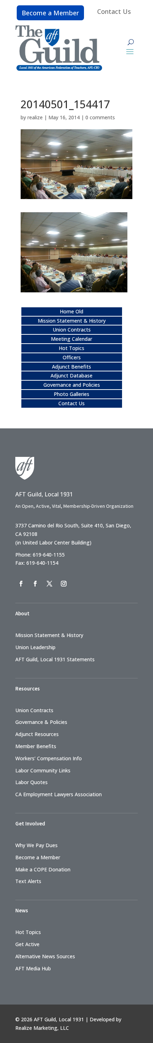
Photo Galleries (71, 394)
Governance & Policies (41, 722)
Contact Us (114, 11)
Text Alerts (28, 881)
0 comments (100, 117)
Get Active (27, 944)
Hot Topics (71, 348)
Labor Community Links (42, 770)
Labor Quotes (31, 782)
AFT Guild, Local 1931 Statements (55, 659)
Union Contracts (72, 329)
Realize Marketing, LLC (42, 1027)
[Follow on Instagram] (63, 583)
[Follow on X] (49, 583)
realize (35, 117)
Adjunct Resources (37, 734)
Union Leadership (35, 647)
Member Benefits (35, 746)
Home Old (71, 311)
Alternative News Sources (45, 956)
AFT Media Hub (33, 968)
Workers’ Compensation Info (48, 758)
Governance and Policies (71, 384)
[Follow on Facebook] (21, 583)
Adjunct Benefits (71, 366)
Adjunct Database (72, 375)
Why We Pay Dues (36, 845)
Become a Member (50, 13)
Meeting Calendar (71, 338)
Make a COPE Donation (42, 869)
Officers (72, 357)
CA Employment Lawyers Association (58, 794)
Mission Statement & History (72, 320)
